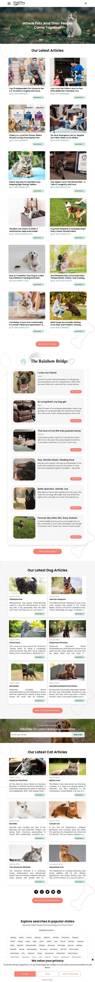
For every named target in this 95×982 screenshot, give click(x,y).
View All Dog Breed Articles (47, 710)
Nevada (21, 949)
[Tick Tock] (59, 892)
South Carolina (72, 953)
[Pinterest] (53, 892)
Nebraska (13, 949)
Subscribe (78, 735)
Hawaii (28, 941)
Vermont (47, 957)
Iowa (55, 941)
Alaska (21, 937)
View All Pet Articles (47, 344)
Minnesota (51, 945)
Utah (40, 957)
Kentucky (71, 941)
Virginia (55, 957)
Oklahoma (31, 953)
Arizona (29, 937)
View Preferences (70, 974)
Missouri (70, 945)
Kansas (62, 941)
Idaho (34, 941)
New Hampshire (32, 949)
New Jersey (43, 949)
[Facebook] (36, 892)
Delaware (75, 937)
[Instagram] (42, 892)
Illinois (42, 941)
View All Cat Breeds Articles (46, 900)
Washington (65, 957)
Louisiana (80, 941)
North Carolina (74, 949)
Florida (12, 941)
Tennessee (25, 957)
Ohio (23, 953)
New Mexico (54, 949)
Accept (25, 974)
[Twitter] (47, 892)
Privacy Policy (47, 979)
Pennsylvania (49, 953)
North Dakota (14, 953)
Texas (34, 957)
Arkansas (38, 937)
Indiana (49, 941)
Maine (12, 945)
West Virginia (76, 957)
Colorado (56, 937)
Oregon (39, 953)
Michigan (42, 945)
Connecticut (65, 937)
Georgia (20, 941)
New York (63, 949)
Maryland (20, 945)
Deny (47, 974)
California (47, 937)
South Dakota (14, 957)
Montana (79, 945)
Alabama (13, 937)
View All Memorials (46, 551)
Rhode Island (61, 953)
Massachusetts (31, 945)
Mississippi (61, 945)
